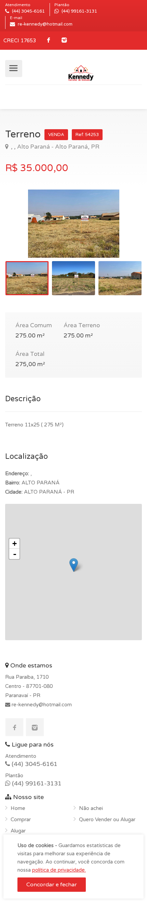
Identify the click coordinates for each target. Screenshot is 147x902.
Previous (24, 232)
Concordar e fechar (51, 884)
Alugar (18, 831)
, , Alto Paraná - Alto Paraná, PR (54, 146)
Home (18, 808)
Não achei (91, 808)
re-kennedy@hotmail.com (41, 705)
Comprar (21, 819)
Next (122, 232)
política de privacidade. (59, 870)
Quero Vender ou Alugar (107, 819)
